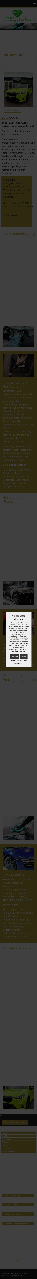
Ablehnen (23, 656)
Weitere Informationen (18, 660)
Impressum (18, 663)
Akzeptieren (14, 656)
